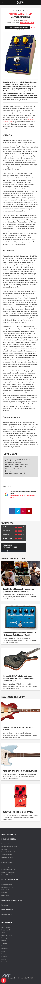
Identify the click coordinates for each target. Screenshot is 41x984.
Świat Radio (5, 895)
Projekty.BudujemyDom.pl (9, 846)
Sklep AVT (11, 978)
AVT (27, 978)
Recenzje (4, 946)
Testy (3, 933)
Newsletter (4, 962)
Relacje (3, 940)
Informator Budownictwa (8, 852)
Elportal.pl (4, 892)
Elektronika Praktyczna (8, 890)
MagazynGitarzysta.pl (8, 869)
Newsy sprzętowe (6, 930)
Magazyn (4, 956)
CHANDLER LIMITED (27, 22)
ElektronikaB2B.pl (6, 884)
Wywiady (4, 943)
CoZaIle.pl (4, 849)
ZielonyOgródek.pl (6, 854)
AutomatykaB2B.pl (7, 887)
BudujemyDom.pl (6, 844)
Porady (3, 954)
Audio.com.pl (5, 867)
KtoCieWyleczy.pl (6, 915)
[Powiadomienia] (3, 980)
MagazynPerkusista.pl (8, 872)
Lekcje (3, 951)
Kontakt (3, 959)
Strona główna (5, 927)
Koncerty (4, 938)
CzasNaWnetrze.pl (6, 857)
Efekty (25, 20)
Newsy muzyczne (6, 935)
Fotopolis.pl (4, 905)
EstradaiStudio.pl (6, 875)
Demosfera (4, 948)
